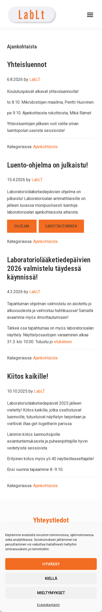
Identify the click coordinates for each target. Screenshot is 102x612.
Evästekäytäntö (48, 605)
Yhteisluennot (27, 64)
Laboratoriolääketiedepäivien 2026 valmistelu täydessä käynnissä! (48, 268)
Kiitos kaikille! (27, 376)
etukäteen (63, 341)
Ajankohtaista (45, 146)
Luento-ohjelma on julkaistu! (47, 165)
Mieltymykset (51, 593)
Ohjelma (22, 226)
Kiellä (51, 578)
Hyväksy (51, 564)
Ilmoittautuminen (61, 226)
